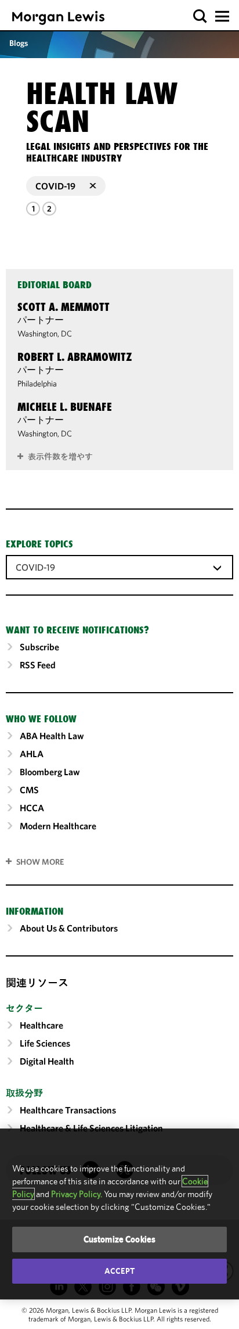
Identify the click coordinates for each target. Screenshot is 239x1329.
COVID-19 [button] (55, 186)
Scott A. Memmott (63, 306)
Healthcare (41, 1025)
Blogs (18, 43)
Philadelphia (37, 383)
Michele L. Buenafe (64, 406)
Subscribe (39, 647)
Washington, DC (44, 333)
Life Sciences (45, 1043)
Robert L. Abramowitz (74, 356)
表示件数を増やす (60, 457)
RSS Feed (38, 665)
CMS (29, 790)
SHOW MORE (40, 862)
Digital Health (47, 1061)
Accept (119, 1271)
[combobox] (119, 566)
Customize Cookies (120, 1239)
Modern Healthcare (58, 826)
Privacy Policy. (76, 1193)
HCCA (32, 808)
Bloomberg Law (50, 772)
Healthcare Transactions (68, 1110)
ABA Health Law (52, 735)
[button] (200, 16)
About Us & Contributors (69, 928)
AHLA (32, 754)
